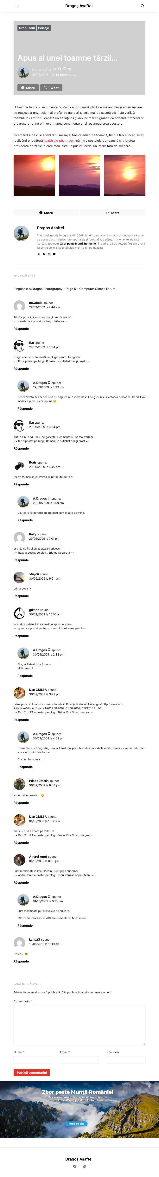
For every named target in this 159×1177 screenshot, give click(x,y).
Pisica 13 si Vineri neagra (73, 712)
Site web (113, 1052)
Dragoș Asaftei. (79, 5)
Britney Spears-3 (59, 552)
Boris (33, 462)
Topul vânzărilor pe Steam (74, 875)
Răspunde (21, 329)
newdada (35, 303)
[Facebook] (75, 1166)
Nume (19, 1052)
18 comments (66, 75)
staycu (34, 574)
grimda (34, 610)
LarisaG (34, 939)
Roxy (32, 534)
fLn (31, 343)
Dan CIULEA (38, 690)
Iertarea (59, 321)
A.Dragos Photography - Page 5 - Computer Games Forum (72, 289)
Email (65, 1052)
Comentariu (23, 1001)
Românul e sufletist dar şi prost (65, 361)
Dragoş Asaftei (41, 69)
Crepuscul (27, 28)
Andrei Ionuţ (38, 856)
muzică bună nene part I (66, 628)
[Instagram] (84, 1166)
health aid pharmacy (59, 140)
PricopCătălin (38, 781)
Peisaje (43, 28)
